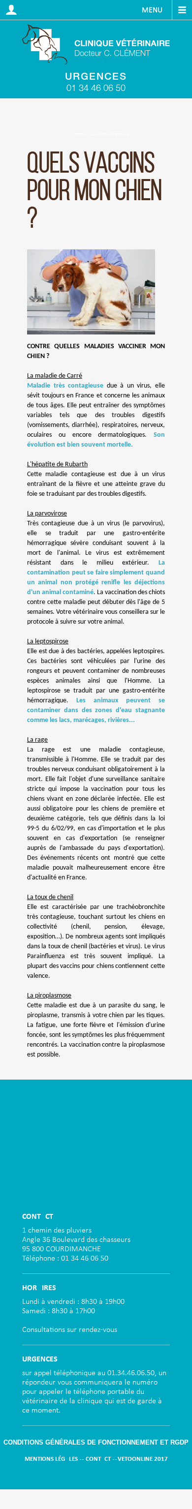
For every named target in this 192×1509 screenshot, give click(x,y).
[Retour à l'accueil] (96, 44)
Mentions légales (51, 1459)
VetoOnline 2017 (143, 1459)
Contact (98, 1459)
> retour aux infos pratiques (101, 134)
